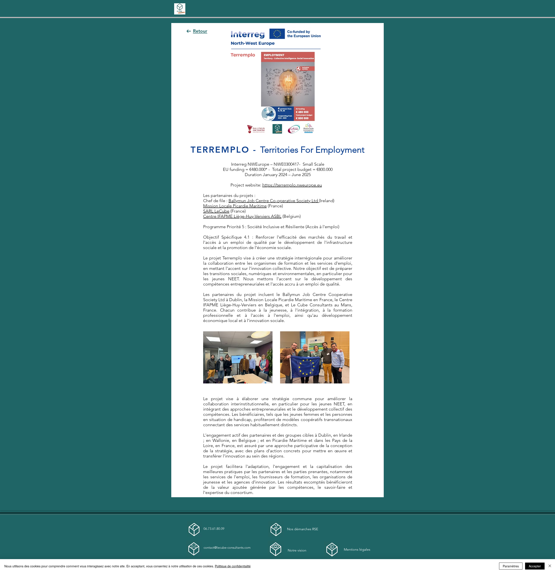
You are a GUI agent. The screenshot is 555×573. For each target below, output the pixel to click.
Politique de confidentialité (233, 566)
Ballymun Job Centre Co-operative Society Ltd (274, 200)
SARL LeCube (216, 211)
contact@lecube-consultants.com (227, 547)
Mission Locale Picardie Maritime (235, 205)
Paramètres (511, 566)
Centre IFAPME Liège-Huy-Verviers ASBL (242, 216)
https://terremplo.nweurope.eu (292, 185)
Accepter (535, 566)
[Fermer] (549, 566)
